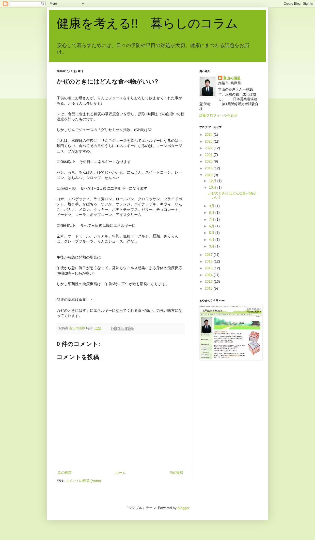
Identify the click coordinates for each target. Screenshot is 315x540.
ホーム (120, 473)
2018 (209, 175)
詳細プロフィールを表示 (218, 115)
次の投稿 (65, 473)
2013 (209, 281)
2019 (209, 168)
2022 (209, 148)
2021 (209, 155)
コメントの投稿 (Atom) (83, 481)
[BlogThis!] (117, 328)
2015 (209, 268)
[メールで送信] (113, 328)
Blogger (183, 508)
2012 (209, 288)
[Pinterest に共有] (131, 328)
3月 (212, 246)
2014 (209, 275)
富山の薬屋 (231, 78)
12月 (213, 181)
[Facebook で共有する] (127, 328)
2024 (209, 134)
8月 (212, 212)
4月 (212, 240)
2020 (209, 161)
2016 (209, 261)
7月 (212, 219)
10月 (213, 187)
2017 (209, 255)
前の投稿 (176, 473)
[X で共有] (122, 328)
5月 (212, 233)
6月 (212, 226)
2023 (209, 141)
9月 (212, 206)
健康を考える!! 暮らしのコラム (147, 23)
